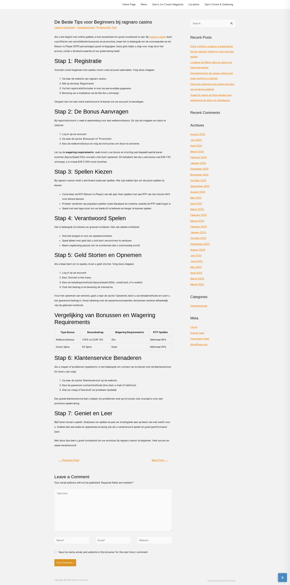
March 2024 (197, 220)
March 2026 (197, 151)
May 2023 (196, 267)
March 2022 (197, 284)
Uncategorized (85, 27)
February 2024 (198, 226)
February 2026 (198, 157)
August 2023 (197, 249)
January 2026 (198, 163)
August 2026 (197, 134)
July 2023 (196, 255)
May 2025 (196, 197)
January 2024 (198, 232)
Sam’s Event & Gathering (219, 4)
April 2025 (196, 203)
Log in (193, 327)
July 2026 (196, 139)
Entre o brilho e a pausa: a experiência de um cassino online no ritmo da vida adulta (212, 51)
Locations (193, 4)
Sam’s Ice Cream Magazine (167, 4)
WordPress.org (199, 344)
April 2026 (196, 145)
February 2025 (198, 215)
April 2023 (196, 272)
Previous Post (69, 460)
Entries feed (197, 332)
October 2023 (198, 238)
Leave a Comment (64, 27)
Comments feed (199, 338)
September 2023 (199, 244)
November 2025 (199, 174)
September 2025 (199, 186)
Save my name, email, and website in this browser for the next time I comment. (103, 552)
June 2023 (196, 261)
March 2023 (197, 278)
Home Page (129, 4)
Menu (144, 4)
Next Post (160, 460)
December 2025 (199, 168)
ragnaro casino (157, 36)
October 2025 (198, 180)
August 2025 (197, 191)
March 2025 (197, 209)
